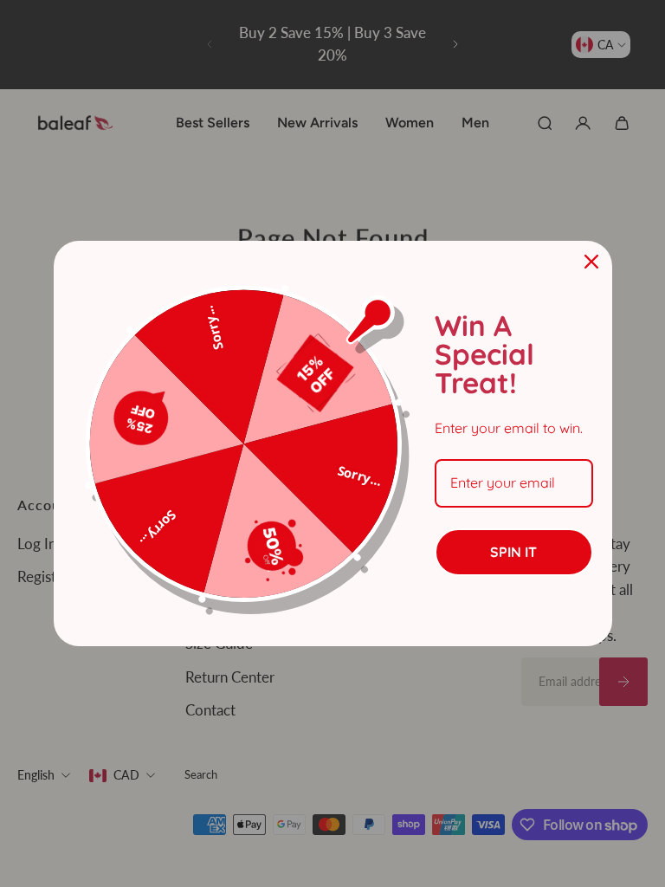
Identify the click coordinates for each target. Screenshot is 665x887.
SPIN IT (513, 551)
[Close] (591, 261)
